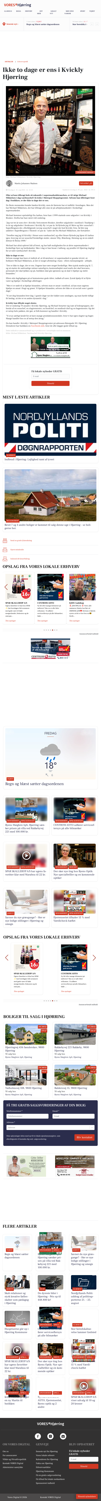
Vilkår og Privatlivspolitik (14, 1459)
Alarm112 (8, 11)
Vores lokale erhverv (45, 1455)
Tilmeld (50, 383)
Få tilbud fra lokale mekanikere (50, 1479)
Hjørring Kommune (45, 1471)
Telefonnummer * (14, 1111)
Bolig (18, 11)
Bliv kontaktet (84, 1137)
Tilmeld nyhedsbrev (87, 1496)
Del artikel (84, 183)
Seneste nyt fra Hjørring (47, 1451)
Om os (6, 1451)
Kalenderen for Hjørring (47, 1459)
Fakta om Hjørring (44, 1463)
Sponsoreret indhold (45, 1483)
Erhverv (28, 11)
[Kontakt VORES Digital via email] (63, 1436)
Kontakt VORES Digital (13, 1463)
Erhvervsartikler (43, 1467)
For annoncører (10, 1455)
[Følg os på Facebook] (38, 1436)
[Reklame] (50, 347)
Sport (82, 11)
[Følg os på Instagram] (50, 1436)
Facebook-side (37, 326)
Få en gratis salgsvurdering (48, 1475)
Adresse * (10, 1122)
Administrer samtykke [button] (13, 1467)
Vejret (92, 11)
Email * (55, 1111)
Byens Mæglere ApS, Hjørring (18, 1057)
